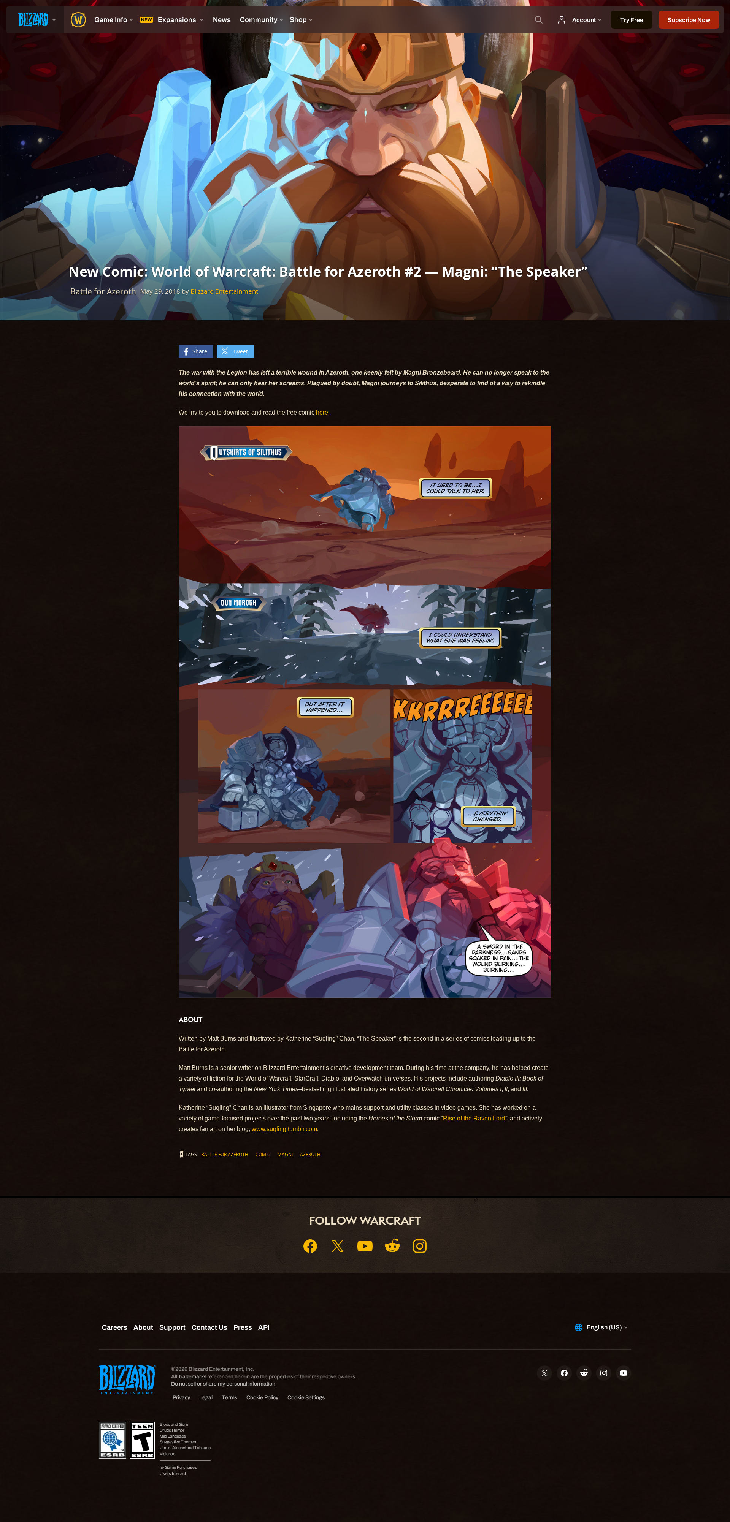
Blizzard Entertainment (224, 291)
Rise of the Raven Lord (474, 1118)
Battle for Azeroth (224, 1154)
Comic (263, 1154)
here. (322, 412)
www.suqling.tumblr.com (284, 1129)
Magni (285, 1154)
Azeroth (310, 1154)
